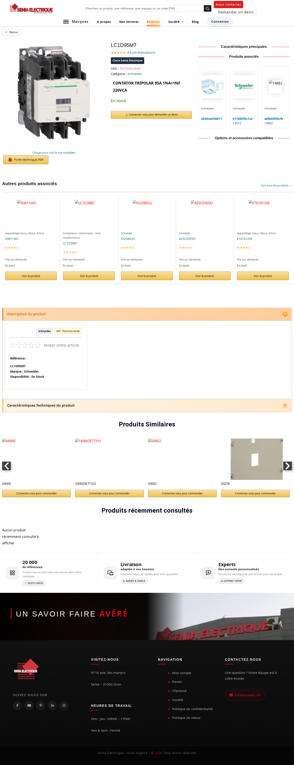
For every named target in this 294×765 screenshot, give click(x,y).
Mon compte (181, 673)
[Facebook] (17, 705)
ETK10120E (244, 239)
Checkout (179, 690)
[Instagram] (63, 705)
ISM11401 (12, 239)
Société (177, 700)
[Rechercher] (207, 8)
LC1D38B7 (70, 243)
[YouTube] (29, 705)
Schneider (134, 74)
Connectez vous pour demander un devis (153, 114)
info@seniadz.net (247, 695)
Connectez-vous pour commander (36, 493)
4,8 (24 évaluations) (141, 52)
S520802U (128, 239)
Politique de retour (186, 717)
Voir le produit (31, 276)
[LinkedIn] (52, 705)
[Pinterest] (40, 705)
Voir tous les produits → (276, 185)
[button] (228, 4)
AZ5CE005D (187, 239)
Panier (177, 681)
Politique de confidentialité (192, 709)
